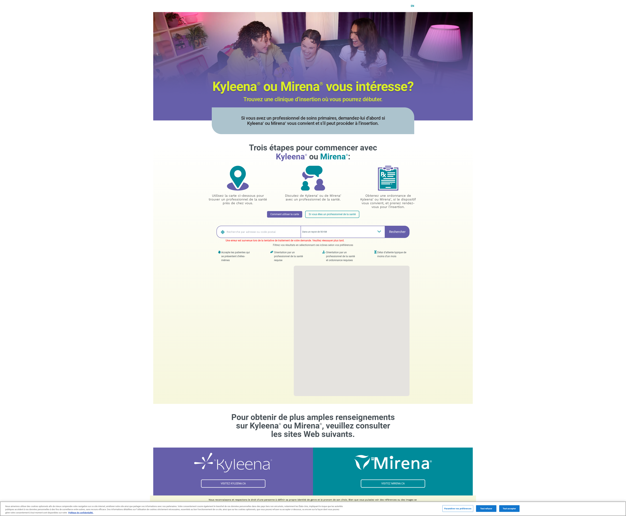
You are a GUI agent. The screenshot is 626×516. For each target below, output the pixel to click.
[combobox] (263, 232)
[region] (313, 508)
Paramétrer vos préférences (457, 508)
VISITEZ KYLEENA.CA (233, 483)
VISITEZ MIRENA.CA (393, 483)
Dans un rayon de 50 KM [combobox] (314, 231)
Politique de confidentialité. (80, 512)
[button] (221, 232)
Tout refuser (486, 508)
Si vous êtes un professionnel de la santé (332, 214)
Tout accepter (509, 508)
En (412, 6)
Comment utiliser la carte (284, 214)
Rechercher (397, 232)
